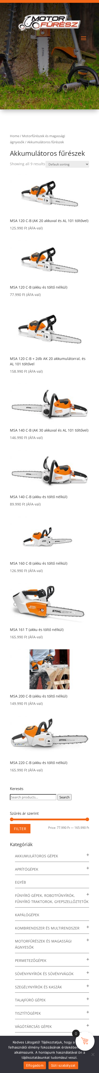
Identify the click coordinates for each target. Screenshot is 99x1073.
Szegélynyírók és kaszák (38, 987)
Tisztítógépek (28, 1013)
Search (64, 797)
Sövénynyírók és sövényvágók (44, 973)
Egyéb (20, 882)
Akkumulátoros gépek (36, 856)
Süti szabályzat (63, 1065)
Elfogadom (34, 1065)
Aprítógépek (26, 869)
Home (14, 136)
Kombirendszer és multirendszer (47, 928)
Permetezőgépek (30, 960)
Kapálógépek (27, 914)
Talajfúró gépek (30, 1000)
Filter (20, 828)
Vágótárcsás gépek (33, 1026)
